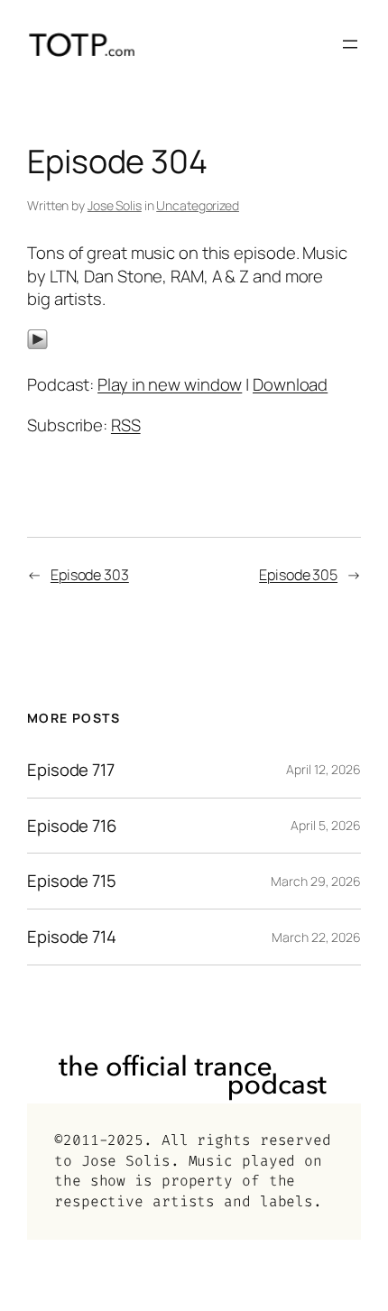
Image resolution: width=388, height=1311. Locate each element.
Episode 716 (71, 826)
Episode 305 (298, 575)
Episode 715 (71, 881)
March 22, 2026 (316, 937)
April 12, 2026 (323, 769)
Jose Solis (115, 205)
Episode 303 (90, 575)
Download (290, 384)
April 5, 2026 (326, 825)
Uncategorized (197, 205)
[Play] (37, 343)
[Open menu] (350, 44)
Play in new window (169, 384)
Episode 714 (71, 937)
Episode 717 (71, 770)
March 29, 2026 (316, 881)
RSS (126, 425)
